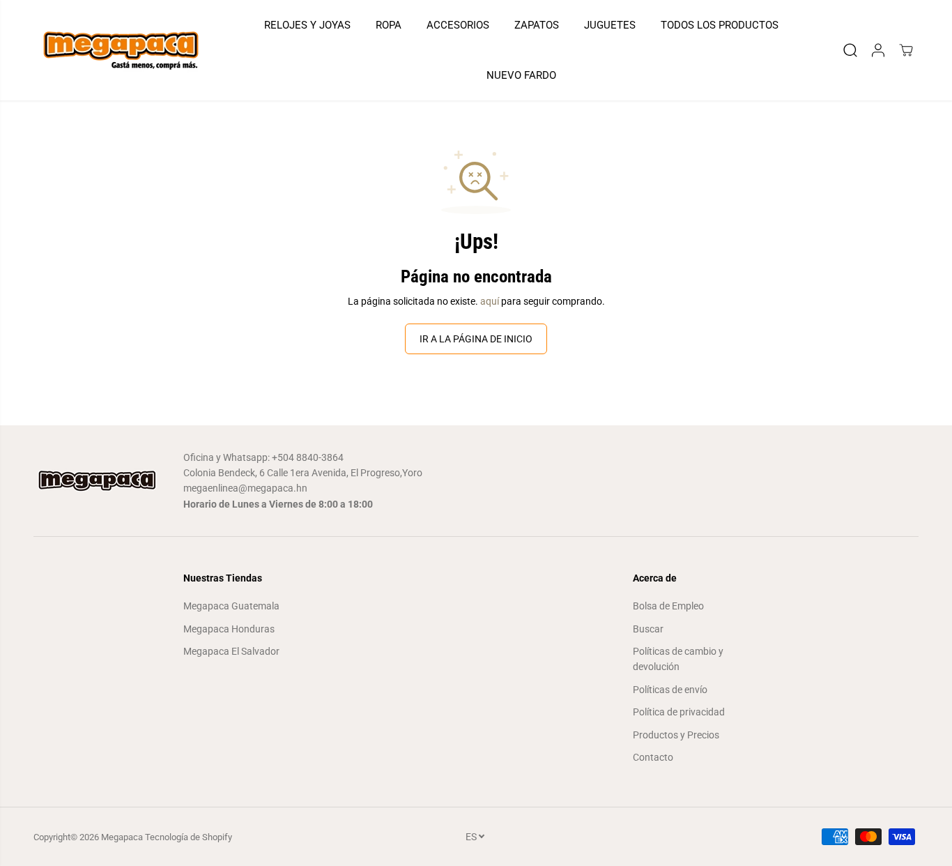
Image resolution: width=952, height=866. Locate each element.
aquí (489, 301)
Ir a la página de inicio (476, 338)
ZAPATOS (536, 25)
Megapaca (122, 837)
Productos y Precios (676, 734)
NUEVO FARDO (521, 75)
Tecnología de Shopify (188, 837)
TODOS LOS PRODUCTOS (719, 25)
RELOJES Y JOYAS (307, 25)
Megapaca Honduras (229, 629)
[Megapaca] (120, 50)
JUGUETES (610, 25)
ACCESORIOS (458, 25)
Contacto (653, 757)
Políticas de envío (670, 689)
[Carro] (906, 50)
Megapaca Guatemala (231, 605)
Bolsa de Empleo (668, 605)
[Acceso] (878, 50)
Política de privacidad (679, 711)
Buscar (648, 629)
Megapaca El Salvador (231, 651)
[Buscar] (850, 50)
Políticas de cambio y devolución (678, 659)
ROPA (388, 25)
